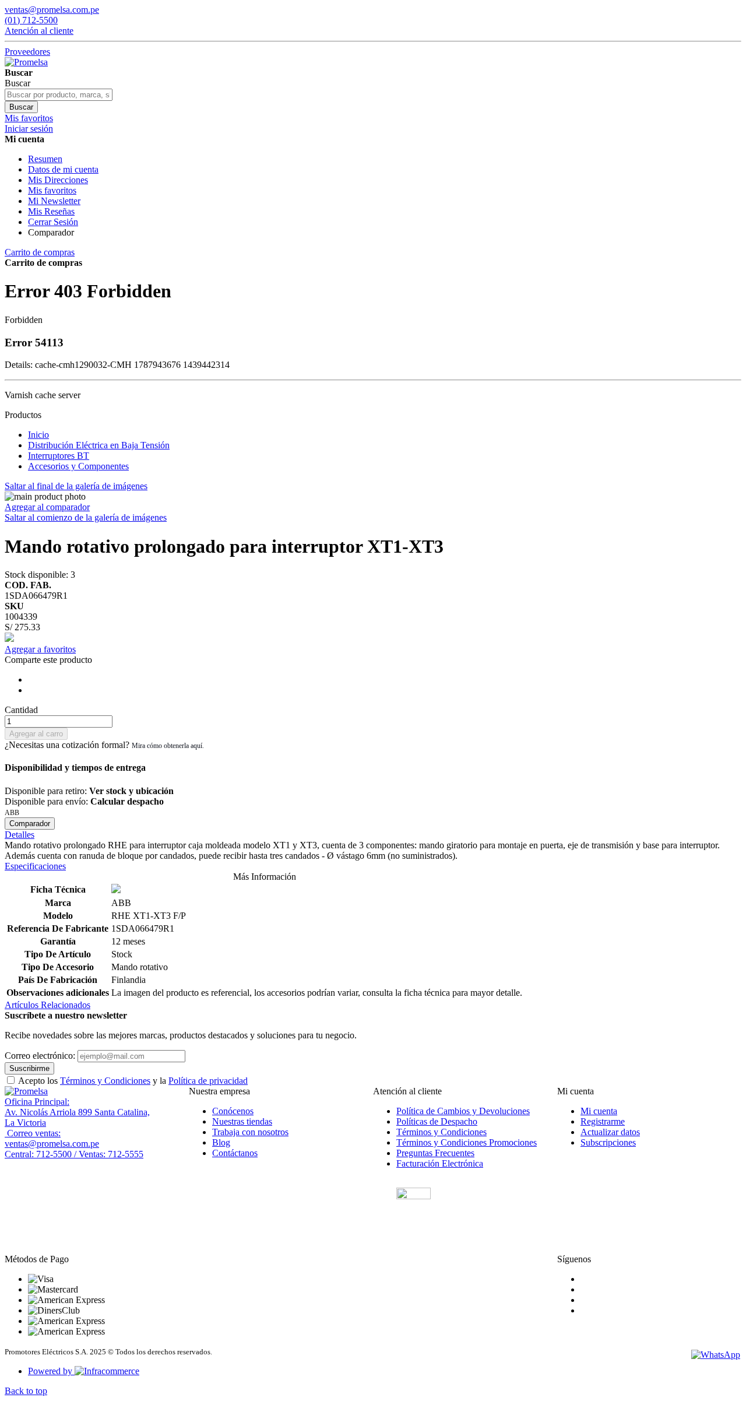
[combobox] (58, 95)
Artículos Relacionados (47, 1005)
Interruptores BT (58, 456)
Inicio (38, 435)
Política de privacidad (208, 1081)
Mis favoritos (52, 190)
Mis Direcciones (58, 180)
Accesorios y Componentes (78, 466)
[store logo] (26, 62)
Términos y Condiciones (105, 1081)
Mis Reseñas (51, 211)
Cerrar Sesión (53, 222)
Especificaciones (35, 866)
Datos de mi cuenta (63, 169)
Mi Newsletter (54, 201)
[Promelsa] (26, 1091)
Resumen (45, 159)
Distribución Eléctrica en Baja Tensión (99, 445)
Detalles (19, 835)
